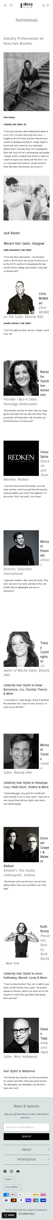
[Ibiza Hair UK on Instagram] (13, 1171)
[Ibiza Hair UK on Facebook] (7, 1171)
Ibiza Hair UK (19, 1210)
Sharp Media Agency (26, 1214)
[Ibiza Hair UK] (26, 5)
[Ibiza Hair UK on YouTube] (19, 1171)
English (8, 1179)
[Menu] (5, 5)
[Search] (11, 5)
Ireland (11, 1187)
